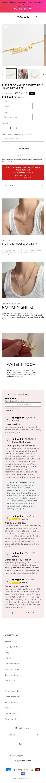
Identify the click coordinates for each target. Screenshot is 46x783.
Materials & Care (12, 647)
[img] (18, 418)
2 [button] (17, 613)
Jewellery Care (11, 675)
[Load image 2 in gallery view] (23, 74)
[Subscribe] (37, 735)
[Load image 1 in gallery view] (11, 74)
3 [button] (23, 613)
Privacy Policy (11, 702)
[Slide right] (43, 74)
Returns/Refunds (12, 664)
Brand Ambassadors (14, 697)
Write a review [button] (23, 404)
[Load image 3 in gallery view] (34, 74)
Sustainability (11, 719)
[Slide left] (2, 74)
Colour (4, 112)
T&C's (7, 708)
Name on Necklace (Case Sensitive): (17, 134)
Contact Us (10, 680)
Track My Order (12, 669)
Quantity (5, 123)
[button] (3, 16)
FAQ (7, 653)
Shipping (9, 658)
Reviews (8, 641)
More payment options (23, 155)
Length (5, 101)
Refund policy (11, 713)
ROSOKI (22, 778)
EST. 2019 (29, 778)
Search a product (13, 691)
